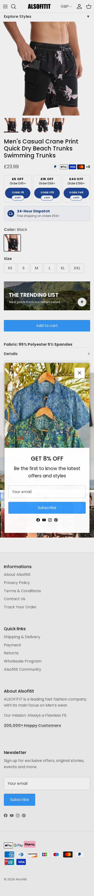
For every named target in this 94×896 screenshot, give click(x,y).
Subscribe (47, 508)
